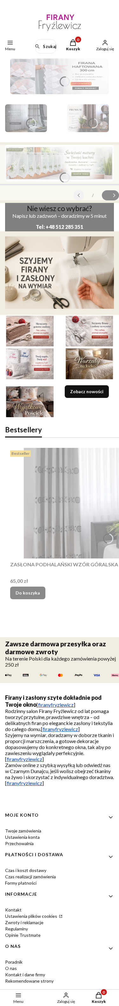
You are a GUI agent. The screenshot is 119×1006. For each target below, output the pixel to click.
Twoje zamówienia (23, 830)
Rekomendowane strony (29, 981)
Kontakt (13, 909)
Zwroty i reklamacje (24, 922)
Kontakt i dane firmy (25, 974)
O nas (11, 968)
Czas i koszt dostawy (25, 870)
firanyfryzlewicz (56, 705)
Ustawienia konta (22, 837)
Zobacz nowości (86, 391)
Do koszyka (28, 592)
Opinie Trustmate (23, 935)
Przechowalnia (19, 843)
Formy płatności (20, 883)
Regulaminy (16, 928)
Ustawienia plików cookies (31, 916)
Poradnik (14, 962)
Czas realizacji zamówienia (30, 876)
